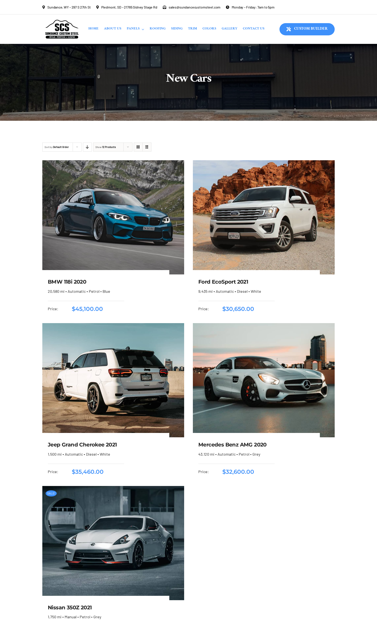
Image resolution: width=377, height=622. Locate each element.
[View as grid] (138, 147)
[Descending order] (87, 147)
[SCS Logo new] (62, 18)
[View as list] (147, 147)
